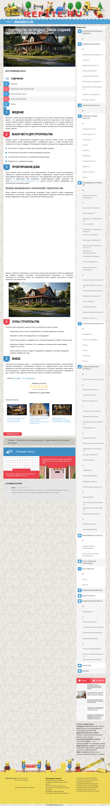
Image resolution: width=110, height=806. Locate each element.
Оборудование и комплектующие (92, 450)
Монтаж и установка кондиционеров (93, 655)
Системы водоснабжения (92, 487)
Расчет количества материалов (89, 562)
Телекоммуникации (89, 481)
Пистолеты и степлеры (90, 235)
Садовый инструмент (90, 307)
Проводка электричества (91, 416)
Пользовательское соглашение (24, 787)
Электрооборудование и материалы (93, 423)
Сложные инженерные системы (90, 368)
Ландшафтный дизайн (91, 44)
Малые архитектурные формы (92, 88)
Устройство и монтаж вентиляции (93, 627)
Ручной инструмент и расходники (89, 269)
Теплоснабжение (89, 428)
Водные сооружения (90, 65)
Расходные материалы (90, 261)
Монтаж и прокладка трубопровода (93, 503)
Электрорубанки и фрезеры (91, 256)
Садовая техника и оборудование (88, 547)
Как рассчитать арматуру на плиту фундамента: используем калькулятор (90, 728)
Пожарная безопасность (91, 389)
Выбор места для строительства (22, 89)
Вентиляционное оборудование (92, 632)
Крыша (85, 345)
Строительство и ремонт (92, 324)
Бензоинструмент (89, 318)
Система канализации (90, 529)
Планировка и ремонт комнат (90, 117)
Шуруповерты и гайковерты (91, 208)
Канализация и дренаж (91, 514)
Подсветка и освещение (91, 94)
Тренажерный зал (89, 161)
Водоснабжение (88, 497)
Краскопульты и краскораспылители (89, 252)
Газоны (85, 60)
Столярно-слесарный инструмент (93, 280)
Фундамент (87, 334)
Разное (86, 665)
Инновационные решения (92, 590)
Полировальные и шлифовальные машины (92, 230)
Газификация (87, 470)
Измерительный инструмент (91, 296)
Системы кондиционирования (92, 649)
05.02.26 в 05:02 (23, 487)
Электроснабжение (90, 401)
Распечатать (30, 378)
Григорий (16, 378)
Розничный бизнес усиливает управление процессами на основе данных (56, 782)
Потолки (86, 356)
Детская (85, 150)
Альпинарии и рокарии (90, 76)
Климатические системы (92, 601)
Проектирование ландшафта (92, 55)
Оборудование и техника (92, 535)
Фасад (85, 361)
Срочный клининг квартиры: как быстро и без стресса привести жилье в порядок (57, 787)
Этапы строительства (18, 99)
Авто (85, 671)
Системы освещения (90, 455)
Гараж (85, 145)
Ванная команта (88, 134)
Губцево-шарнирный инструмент (93, 290)
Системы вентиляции (90, 622)
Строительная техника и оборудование (90, 555)
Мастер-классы (88, 596)
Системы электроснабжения (92, 411)
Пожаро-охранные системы (92, 379)
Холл (84, 177)
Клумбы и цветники (89, 71)
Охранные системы (89, 395)
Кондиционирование (90, 638)
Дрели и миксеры (89, 213)
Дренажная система (89, 524)
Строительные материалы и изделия (92, 32)
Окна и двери (88, 569)
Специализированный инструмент (93, 312)
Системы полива (88, 100)
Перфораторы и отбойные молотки (92, 220)
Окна (85, 579)
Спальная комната (89, 129)
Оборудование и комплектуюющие (92, 509)
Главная (8, 22)
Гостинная (86, 140)
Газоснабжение (88, 460)
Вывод (13, 104)
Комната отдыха (88, 172)
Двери (85, 585)
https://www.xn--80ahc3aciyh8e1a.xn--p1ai (25, 181)
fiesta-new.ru (58, 805)
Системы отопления (89, 438)
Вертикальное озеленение (92, 81)
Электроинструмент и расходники (89, 197)
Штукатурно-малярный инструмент (93, 286)
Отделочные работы (91, 105)
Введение (14, 84)
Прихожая (86, 156)
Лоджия (86, 166)
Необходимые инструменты (92, 184)
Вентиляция (87, 612)
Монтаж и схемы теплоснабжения (93, 443)
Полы (85, 350)
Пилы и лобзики (88, 224)
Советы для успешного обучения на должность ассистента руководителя (90, 748)
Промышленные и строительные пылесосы (92, 246)
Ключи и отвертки (89, 301)
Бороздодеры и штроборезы (92, 240)
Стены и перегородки (90, 340)
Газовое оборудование (90, 475)
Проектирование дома (19, 94)
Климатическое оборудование (92, 659)
